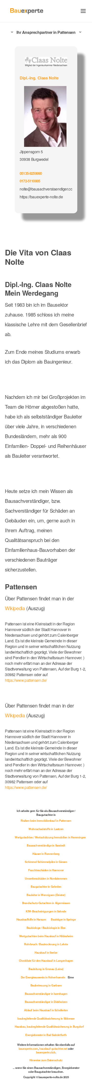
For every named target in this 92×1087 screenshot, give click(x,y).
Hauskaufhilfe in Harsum (31, 919)
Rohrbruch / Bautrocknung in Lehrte (46, 944)
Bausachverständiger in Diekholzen (46, 1002)
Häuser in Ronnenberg (46, 854)
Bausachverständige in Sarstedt (46, 845)
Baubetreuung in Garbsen (46, 985)
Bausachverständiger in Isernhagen (46, 994)
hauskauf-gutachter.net (53, 1048)
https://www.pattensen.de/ (26, 680)
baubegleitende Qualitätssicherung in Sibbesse (45, 1018)
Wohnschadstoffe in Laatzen (46, 829)
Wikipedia (15, 608)
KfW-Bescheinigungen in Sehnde (46, 911)
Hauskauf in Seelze (46, 952)
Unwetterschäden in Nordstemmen (46, 878)
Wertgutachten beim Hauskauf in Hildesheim (46, 936)
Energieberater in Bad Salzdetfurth (45, 1035)
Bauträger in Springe (63, 919)
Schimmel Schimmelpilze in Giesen (46, 862)
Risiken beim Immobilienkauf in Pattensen (46, 820)
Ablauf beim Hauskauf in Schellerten (46, 1010)
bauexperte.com (28, 1048)
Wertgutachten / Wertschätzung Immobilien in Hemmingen (50, 837)
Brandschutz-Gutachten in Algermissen (46, 903)
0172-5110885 (30, 181)
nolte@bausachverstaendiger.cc (46, 188)
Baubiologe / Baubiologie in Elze (46, 928)
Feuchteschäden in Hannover (46, 870)
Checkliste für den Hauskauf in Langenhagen (46, 960)
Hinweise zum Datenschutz (45, 1060)
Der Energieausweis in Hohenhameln (43, 977)
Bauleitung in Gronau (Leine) (46, 969)
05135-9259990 (31, 173)
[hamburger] (83, 11)
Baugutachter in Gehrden (46, 886)
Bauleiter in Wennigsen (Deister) (45, 895)
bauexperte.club (45, 1052)
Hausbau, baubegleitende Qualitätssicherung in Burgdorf (49, 1026)
